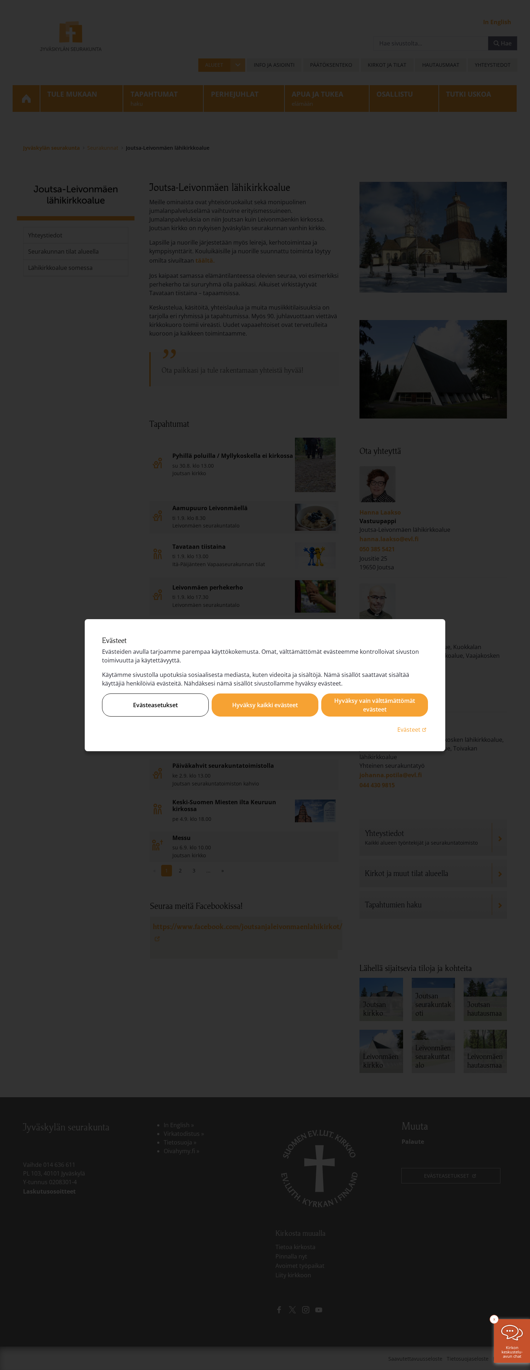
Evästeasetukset (155, 705)
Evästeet (412, 729)
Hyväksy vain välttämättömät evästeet (374, 705)
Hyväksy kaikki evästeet (265, 705)
